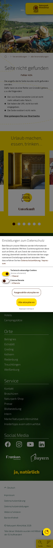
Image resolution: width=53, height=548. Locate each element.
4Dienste (15, 283)
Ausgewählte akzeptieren (26, 292)
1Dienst (14, 276)
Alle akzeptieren (26, 302)
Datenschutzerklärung (30, 260)
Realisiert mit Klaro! (26, 309)
